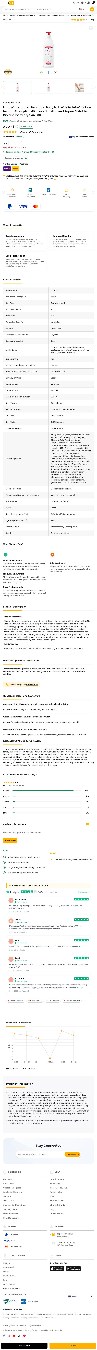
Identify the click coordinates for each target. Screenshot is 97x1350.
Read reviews (83, 892)
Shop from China (12, 1318)
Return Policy (56, 1192)
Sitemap (7, 1196)
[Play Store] (73, 1269)
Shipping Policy (10, 1209)
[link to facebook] (48, 72)
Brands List (55, 1183)
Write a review (10, 840)
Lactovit (7, 19)
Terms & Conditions (13, 1330)
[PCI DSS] (9, 1301)
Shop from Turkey (30, 1318)
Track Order (8, 1200)
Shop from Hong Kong (64, 1314)
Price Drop (27, 126)
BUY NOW (72, 1346)
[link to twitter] (55, 72)
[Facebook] (5, 1336)
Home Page (8, 15)
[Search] (92, 9)
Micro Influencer (10, 1213)
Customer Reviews (58, 1188)
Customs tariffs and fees (14, 1205)
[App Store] (57, 1269)
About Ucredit (56, 1200)
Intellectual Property (12, 1192)
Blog (52, 1209)
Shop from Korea (84, 1314)
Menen (6, 1271)
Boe (5, 1280)
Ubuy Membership (11, 1218)
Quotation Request (12, 1188)
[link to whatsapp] (41, 72)
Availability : (9, 136)
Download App (57, 1179)
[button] (76, 2)
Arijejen (6, 1263)
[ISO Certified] (28, 1301)
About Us (7, 1179)
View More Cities (11, 1288)
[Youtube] (15, 1336)
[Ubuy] (10, 3)
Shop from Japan (44, 1314)
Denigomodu (9, 1267)
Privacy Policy (31, 1330)
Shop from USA (11, 1314)
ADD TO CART (24, 1346)
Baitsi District (9, 1284)
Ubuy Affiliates (56, 1213)
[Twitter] (20, 1336)
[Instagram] (10, 1336)
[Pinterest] (25, 1336)
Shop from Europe (49, 1318)
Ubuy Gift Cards (57, 1205)
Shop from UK (27, 1314)
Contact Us (8, 1183)
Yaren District (9, 1276)
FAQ (52, 1196)
